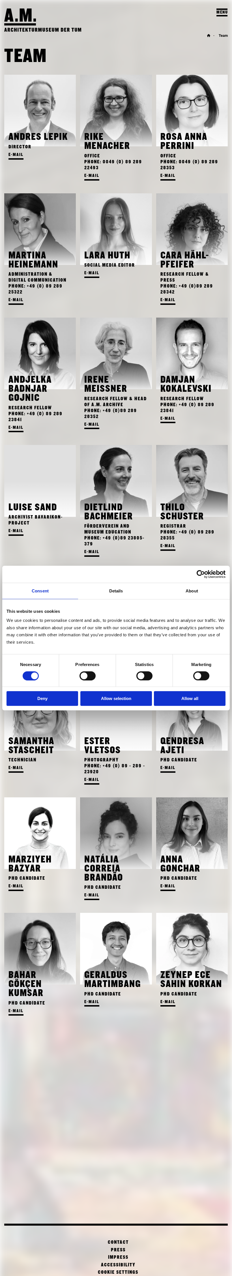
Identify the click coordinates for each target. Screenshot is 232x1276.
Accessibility (118, 1265)
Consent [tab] (40, 590)
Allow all (189, 698)
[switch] (88, 675)
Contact (118, 1242)
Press (118, 1250)
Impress (118, 1257)
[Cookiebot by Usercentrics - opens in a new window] (200, 574)
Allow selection (116, 698)
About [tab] (192, 590)
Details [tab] (116, 590)
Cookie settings (118, 1272)
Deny (42, 698)
